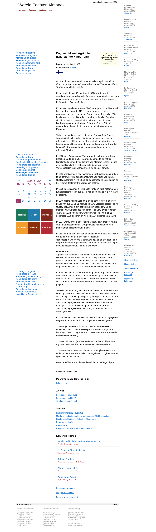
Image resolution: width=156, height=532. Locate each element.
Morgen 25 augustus (26, 58)
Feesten (32, 10)
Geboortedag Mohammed (28, 159)
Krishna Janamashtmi (131, 175)
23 (50, 198)
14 (40, 194)
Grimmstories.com (74, 523)
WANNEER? (109, 54)
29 (45, 201)
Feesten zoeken (24, 73)
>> (50, 180)
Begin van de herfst (25, 170)
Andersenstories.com (75, 525)
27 (35, 201)
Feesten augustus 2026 (27, 60)
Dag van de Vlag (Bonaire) (131, 208)
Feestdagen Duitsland (26, 281)
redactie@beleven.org (24, 504)
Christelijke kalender (129, 273)
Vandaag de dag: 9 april (66, 401)
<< (18, 180)
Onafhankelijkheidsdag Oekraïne (32, 162)
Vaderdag (129, 36)
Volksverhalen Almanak (51, 509)
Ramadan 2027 (63, 425)
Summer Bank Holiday (130, 146)
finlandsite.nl (61, 383)
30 (50, 201)
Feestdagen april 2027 (66, 398)
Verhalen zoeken (48, 525)
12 (29, 194)
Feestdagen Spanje (25, 175)
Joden (34, 215)
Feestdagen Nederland (27, 65)
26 (29, 201)
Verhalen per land (49, 519)
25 (23, 201)
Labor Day (130, 222)
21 (40, 198)
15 (45, 194)
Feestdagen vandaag (65, 488)
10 (18, 194)
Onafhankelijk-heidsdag (130, 23)
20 (35, 198)
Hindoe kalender (131, 264)
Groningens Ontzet (69, 478)
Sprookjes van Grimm (50, 516)
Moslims (22, 215)
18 (23, 198)
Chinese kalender (132, 260)
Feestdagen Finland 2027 (67, 395)
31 (18, 204)
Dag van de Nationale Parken (131, 49)
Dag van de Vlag (131, 62)
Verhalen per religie (49, 521)
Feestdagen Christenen (25, 519)
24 (18, 201)
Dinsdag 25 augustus (26, 271)
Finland (73, 67)
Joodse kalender (131, 268)
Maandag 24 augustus (27, 167)
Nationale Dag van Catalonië (130, 235)
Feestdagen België (23, 514)
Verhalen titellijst (48, 523)
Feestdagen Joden (23, 521)
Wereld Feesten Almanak (25, 509)
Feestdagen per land (26, 70)
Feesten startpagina (25, 53)
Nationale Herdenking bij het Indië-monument (130, 192)
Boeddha (34, 227)
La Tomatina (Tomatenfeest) (71, 451)
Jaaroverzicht (73, 519)
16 (50, 194)
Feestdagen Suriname (27, 289)
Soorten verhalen (48, 518)
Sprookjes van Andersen (51, 514)
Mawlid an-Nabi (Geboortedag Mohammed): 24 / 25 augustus (82, 416)
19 (29, 198)
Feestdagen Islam (24, 68)
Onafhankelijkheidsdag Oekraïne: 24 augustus (76, 419)
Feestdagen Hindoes (24, 523)
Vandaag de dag (45, 10)
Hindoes (22, 227)
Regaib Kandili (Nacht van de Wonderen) (30, 285)
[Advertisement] (67, 30)
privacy (116, 504)
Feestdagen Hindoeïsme (28, 165)
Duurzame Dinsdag (130, 160)
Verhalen (22, 10)
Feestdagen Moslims (24, 518)
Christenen (46, 215)
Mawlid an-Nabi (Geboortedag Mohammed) (79, 442)
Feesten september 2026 (28, 63)
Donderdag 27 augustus (76, 518)
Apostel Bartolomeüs (26, 292)
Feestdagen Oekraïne (26, 279)
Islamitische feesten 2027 (28, 294)
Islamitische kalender (129, 280)
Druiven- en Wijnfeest (130, 250)
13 (35, 194)
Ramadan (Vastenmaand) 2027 (31, 276)
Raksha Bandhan (24, 154)
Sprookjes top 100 (49, 512)
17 (18, 198)
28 (40, 201)
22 (45, 198)
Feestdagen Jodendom (27, 172)
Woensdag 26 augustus (76, 516)
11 (23, 194)
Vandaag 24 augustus (26, 55)
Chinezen (46, 227)
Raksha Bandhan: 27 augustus (69, 413)
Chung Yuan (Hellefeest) (69, 469)
